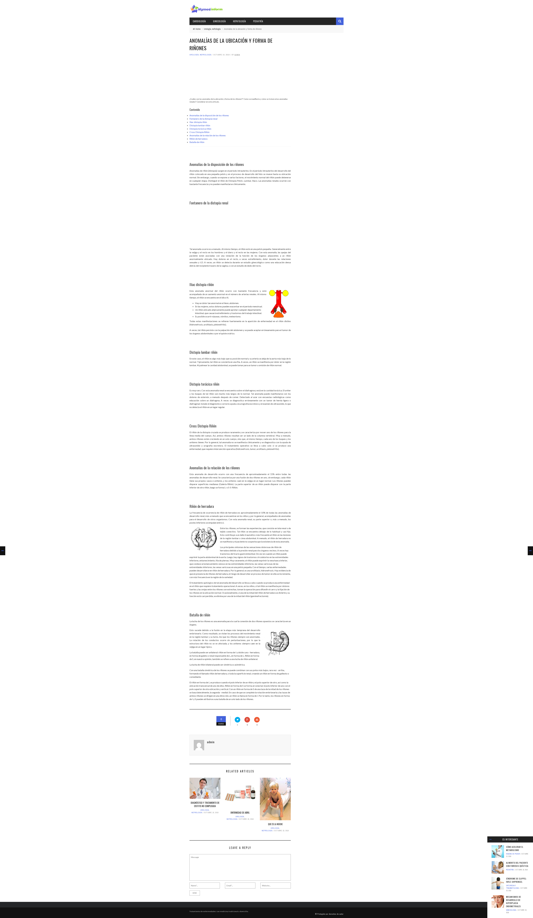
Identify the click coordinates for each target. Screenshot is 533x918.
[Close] (490, 839)
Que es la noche (275, 824)
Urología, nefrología (200, 55)
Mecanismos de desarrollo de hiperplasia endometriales (513, 901)
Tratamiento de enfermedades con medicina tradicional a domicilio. (219, 911)
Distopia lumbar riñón (199, 125)
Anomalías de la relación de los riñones (207, 135)
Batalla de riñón (196, 142)
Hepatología (239, 21)
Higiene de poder (513, 854)
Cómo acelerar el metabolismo (514, 848)
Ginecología (219, 21)
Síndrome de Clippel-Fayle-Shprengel (516, 880)
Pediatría (258, 21)
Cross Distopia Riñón (199, 132)
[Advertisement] (240, 78)
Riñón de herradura (198, 138)
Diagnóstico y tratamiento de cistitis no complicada (205, 804)
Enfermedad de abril (240, 812)
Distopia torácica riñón (200, 128)
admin (237, 55)
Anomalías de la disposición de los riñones (209, 115)
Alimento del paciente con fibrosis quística (517, 864)
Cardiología (199, 21)
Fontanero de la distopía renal (203, 118)
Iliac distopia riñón (198, 122)
